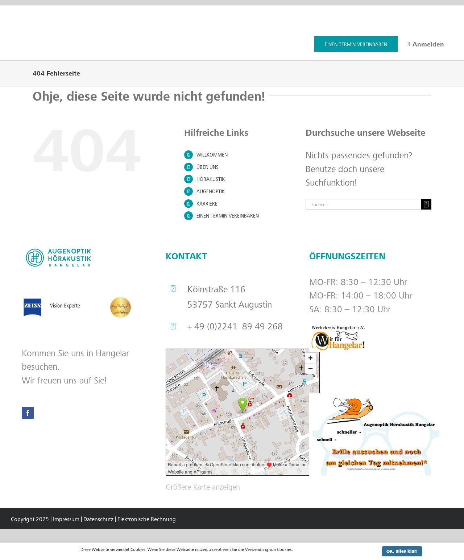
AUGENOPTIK (210, 191)
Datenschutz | (99, 519)
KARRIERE (207, 203)
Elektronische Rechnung (146, 519)
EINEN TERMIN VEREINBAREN (227, 215)
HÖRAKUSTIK (210, 178)
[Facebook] (28, 413)
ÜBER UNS (207, 166)
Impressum (66, 519)
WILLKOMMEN (212, 154)
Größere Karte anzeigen (203, 487)
